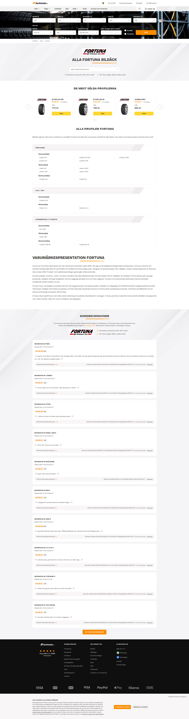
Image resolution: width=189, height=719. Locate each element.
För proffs (111, 3)
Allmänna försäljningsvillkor (73, 666)
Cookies (66, 676)
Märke (34, 29)
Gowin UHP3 (84, 171)
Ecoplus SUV (43, 200)
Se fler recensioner (94, 632)
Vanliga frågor (121, 665)
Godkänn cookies (122, 707)
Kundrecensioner (125, 3)
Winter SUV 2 (84, 208)
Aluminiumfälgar (96, 656)
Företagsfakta (68, 662)
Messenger (123, 657)
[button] (140, 364)
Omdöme (67, 656)
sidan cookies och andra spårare (41, 712)
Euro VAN (42, 229)
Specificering (83, 29)
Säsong (57, 29)
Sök (146, 32)
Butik (75, 9)
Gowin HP (42, 168)
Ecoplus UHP (84, 161)
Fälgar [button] (46, 9)
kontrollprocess (90, 325)
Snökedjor (58, 9)
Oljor (67, 9)
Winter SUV (43, 208)
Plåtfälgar (93, 652)
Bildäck (92, 649)
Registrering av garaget (72, 659)
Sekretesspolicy (69, 673)
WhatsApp (123, 653)
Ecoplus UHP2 (124, 157)
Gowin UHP (43, 171)
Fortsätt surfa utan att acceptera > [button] (177, 697)
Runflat (129, 30)
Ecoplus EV (43, 157)
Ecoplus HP (43, 161)
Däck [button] (36, 9)
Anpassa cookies (140, 707)
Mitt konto (153, 3)
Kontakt (139, 3)
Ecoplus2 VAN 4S (45, 244)
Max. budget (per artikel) (110, 29)
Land (65, 669)
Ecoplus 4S (83, 179)
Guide (85, 9)
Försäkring (67, 649)
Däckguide (67, 652)
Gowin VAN (43, 237)
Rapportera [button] (150, 364)
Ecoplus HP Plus (85, 157)
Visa (61, 113)
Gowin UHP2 (84, 168)
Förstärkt (130, 34)
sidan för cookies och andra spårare (93, 714)
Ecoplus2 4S (43, 179)
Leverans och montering (99, 9)
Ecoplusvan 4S (84, 244)
